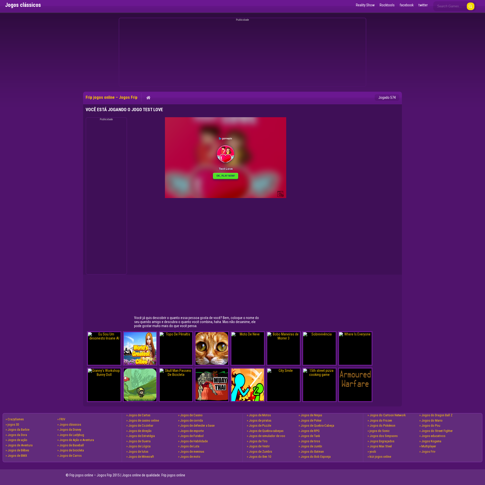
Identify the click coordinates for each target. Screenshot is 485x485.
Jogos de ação (17, 440)
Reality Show (365, 5)
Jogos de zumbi (311, 446)
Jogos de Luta (189, 446)
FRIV (62, 419)
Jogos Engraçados (382, 441)
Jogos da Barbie (18, 429)
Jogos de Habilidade (194, 441)
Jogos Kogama (431, 441)
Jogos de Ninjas (311, 415)
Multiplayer (428, 446)
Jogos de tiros (310, 441)
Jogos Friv (428, 451)
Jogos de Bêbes (18, 450)
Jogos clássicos (70, 424)
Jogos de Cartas (139, 415)
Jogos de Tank (310, 436)
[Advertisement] (241, 53)
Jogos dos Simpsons (384, 436)
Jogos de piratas (260, 420)
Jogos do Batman (312, 451)
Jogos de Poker (311, 420)
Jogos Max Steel (381, 446)
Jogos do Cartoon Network (388, 415)
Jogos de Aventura (20, 445)
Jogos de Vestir (259, 446)
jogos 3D (13, 424)
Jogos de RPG (310, 431)
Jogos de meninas (192, 451)
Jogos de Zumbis (260, 451)
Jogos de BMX (17, 455)
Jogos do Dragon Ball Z (436, 415)
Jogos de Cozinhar (140, 425)
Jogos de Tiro (258, 441)
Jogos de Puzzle (260, 425)
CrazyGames (16, 419)
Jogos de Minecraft (141, 456)
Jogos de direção (140, 431)
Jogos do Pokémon (382, 425)
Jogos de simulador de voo (267, 436)
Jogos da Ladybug (71, 435)
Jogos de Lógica (139, 446)
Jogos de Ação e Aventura (76, 440)
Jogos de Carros (70, 455)
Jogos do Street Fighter (437, 431)
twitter (423, 5)
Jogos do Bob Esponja (316, 456)
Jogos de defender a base (197, 425)
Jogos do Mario (432, 420)
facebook (407, 5)
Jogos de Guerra (139, 441)
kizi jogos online (380, 456)
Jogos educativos (433, 436)
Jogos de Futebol (192, 436)
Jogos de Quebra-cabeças (266, 431)
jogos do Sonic (380, 431)
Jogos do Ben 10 (260, 456)
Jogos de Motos (260, 415)
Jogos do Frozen (381, 420)
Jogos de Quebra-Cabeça (317, 425)
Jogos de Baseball (71, 445)
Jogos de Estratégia (141, 436)
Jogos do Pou (430, 425)
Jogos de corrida (191, 420)
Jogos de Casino (191, 415)
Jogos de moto (190, 456)
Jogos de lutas (138, 451)
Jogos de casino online (143, 420)
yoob (373, 451)
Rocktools (387, 5)
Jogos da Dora (17, 435)
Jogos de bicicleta (71, 450)
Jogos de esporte (192, 431)
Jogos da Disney (70, 429)
